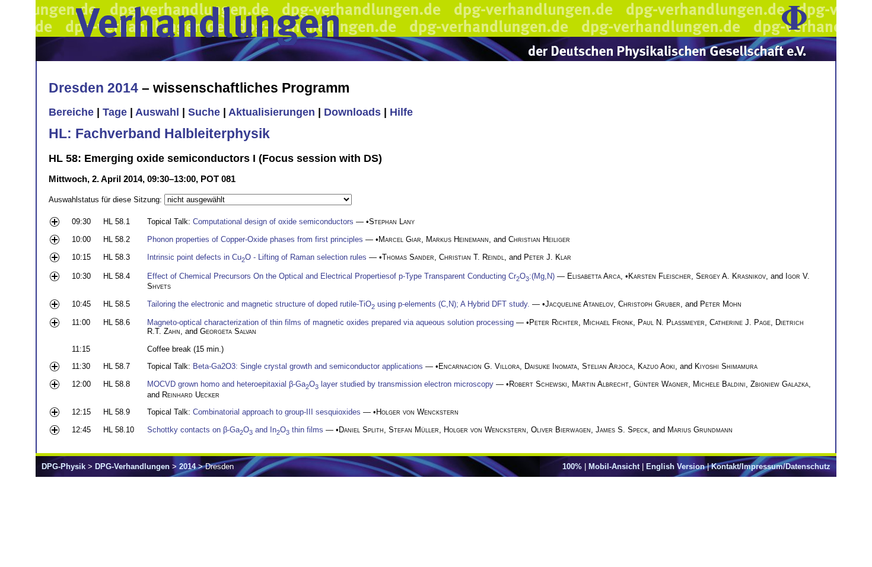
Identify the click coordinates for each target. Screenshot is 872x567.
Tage (115, 112)
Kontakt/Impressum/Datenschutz (770, 466)
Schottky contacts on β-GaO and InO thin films (235, 429)
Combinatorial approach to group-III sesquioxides (277, 411)
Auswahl (157, 112)
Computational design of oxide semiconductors (273, 221)
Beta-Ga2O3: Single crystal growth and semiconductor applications (308, 366)
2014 (187, 466)
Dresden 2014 (93, 87)
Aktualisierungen (271, 112)
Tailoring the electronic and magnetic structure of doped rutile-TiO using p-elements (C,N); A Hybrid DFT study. (338, 304)
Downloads (352, 112)
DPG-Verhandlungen (132, 466)
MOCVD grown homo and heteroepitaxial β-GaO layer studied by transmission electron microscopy (320, 384)
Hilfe (401, 112)
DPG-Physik (63, 466)
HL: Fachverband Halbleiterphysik (159, 133)
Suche (204, 112)
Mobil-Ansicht (613, 466)
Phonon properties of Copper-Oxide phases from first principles (255, 239)
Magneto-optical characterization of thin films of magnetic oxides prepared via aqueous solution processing (330, 322)
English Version (675, 466)
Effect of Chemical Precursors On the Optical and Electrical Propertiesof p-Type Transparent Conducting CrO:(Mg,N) (351, 276)
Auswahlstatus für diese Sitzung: (106, 199)
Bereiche (71, 112)
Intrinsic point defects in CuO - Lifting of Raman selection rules (257, 257)
